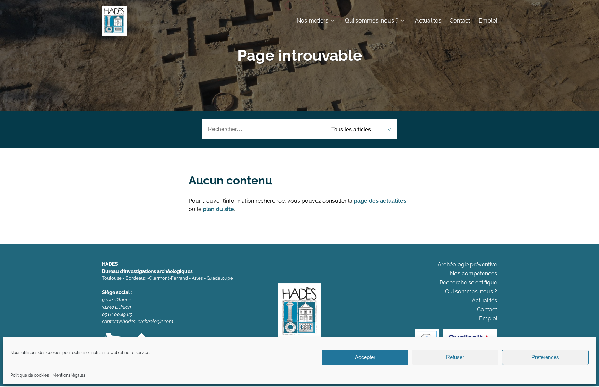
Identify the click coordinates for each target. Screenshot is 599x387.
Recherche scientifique (468, 282)
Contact (460, 20)
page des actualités (380, 200)
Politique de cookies (29, 375)
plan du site (218, 209)
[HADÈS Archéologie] (114, 20)
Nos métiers (313, 20)
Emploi (488, 20)
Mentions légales (68, 375)
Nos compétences (473, 273)
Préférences (545, 357)
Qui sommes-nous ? (371, 20)
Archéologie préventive (467, 264)
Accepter (365, 357)
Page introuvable (299, 55)
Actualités (428, 20)
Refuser (455, 357)
